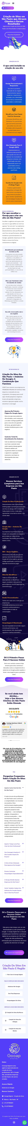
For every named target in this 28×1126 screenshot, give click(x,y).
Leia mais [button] (4, 736)
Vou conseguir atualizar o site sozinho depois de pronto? (12, 855)
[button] (13, 3)
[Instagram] (14, 1122)
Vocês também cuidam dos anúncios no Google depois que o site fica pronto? (12, 890)
